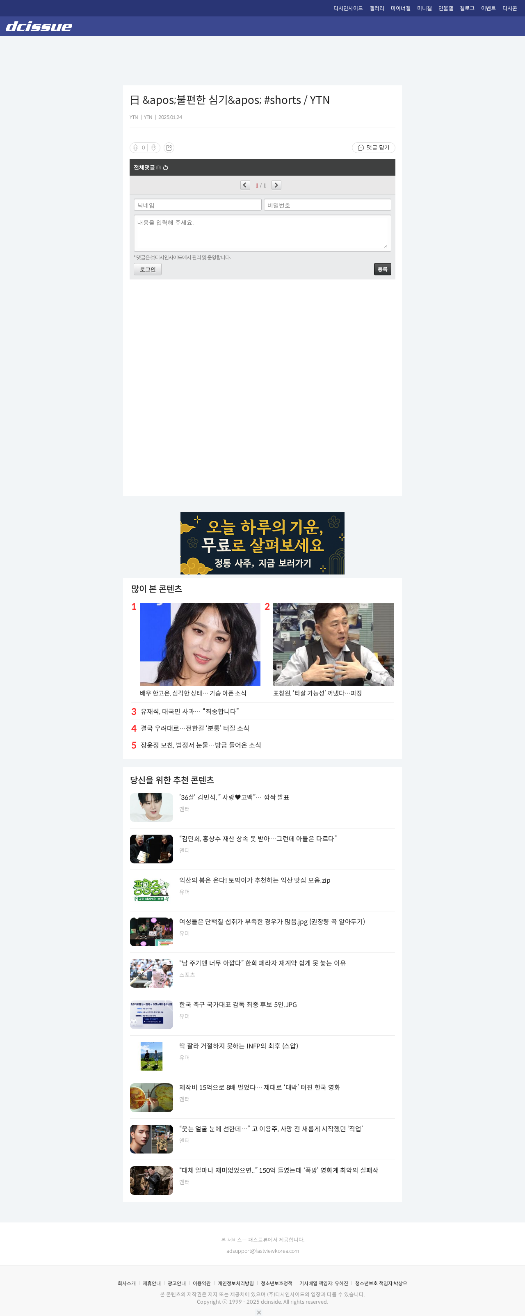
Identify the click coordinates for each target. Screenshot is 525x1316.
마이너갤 (401, 8)
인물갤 (445, 8)
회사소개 (127, 1283)
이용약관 (202, 1283)
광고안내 (177, 1283)
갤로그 (467, 8)
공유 (169, 147)
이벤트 (488, 8)
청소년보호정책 (276, 1283)
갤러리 (377, 8)
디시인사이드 (348, 8)
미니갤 (424, 8)
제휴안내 (152, 1283)
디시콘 (509, 8)
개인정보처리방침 (236, 1283)
